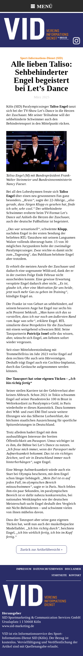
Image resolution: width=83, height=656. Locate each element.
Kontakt (75, 575)
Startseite (59, 575)
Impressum (23, 569)
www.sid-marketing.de (18, 626)
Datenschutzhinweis (48, 569)
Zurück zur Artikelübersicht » (41, 549)
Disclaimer (73, 569)
